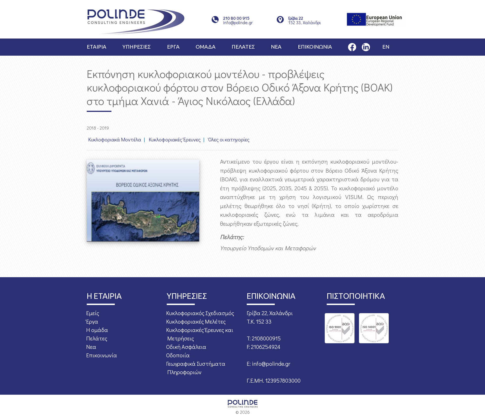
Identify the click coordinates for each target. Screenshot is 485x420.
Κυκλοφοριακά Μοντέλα (114, 139)
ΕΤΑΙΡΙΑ (96, 47)
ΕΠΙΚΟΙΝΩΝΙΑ (315, 47)
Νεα (91, 346)
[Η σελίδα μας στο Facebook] (352, 46)
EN (385, 47)
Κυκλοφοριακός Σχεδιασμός (200, 313)
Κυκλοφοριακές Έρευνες (175, 139)
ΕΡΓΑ (173, 47)
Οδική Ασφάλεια (186, 346)
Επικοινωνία (101, 355)
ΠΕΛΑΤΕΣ (243, 47)
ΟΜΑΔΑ (206, 47)
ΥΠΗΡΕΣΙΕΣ (136, 47)
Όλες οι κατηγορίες (229, 139)
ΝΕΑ (276, 47)
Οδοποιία (178, 355)
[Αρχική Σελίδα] (136, 21)
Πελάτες (96, 338)
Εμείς (92, 313)
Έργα (92, 321)
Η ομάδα (97, 329)
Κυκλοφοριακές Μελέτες (196, 321)
